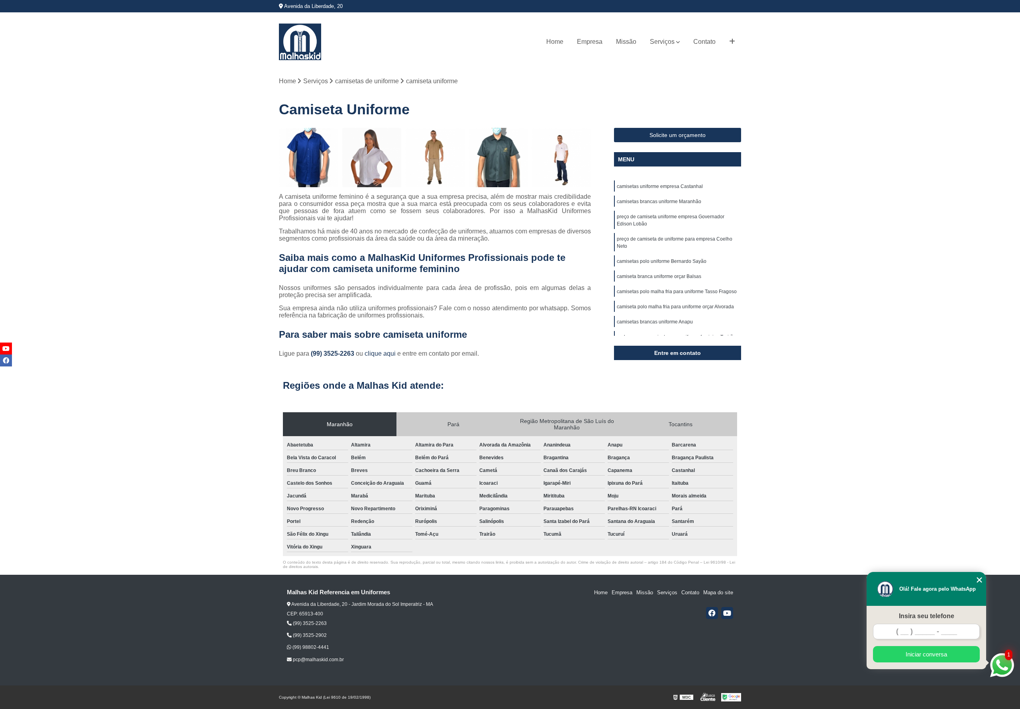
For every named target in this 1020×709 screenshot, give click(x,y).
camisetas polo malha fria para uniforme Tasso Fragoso (677, 291)
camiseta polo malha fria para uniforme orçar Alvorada (675, 306)
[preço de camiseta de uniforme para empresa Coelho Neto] (498, 157)
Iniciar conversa (926, 654)
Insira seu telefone (926, 616)
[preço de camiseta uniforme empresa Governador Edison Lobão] (435, 157)
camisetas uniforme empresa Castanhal (660, 186)
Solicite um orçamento (677, 135)
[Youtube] (727, 613)
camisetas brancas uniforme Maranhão (659, 201)
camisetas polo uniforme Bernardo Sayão (661, 261)
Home (554, 41)
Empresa (589, 41)
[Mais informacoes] (732, 42)
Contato (704, 41)
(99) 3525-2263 (333, 353)
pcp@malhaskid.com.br (318, 659)
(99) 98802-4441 (310, 647)
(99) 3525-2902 (309, 635)
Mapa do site (718, 592)
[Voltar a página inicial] (300, 42)
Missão (626, 41)
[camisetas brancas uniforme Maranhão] (372, 157)
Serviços (662, 41)
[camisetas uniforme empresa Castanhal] (308, 157)
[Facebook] (712, 613)
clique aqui (380, 353)
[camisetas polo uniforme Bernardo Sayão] (561, 157)
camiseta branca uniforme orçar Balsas (659, 276)
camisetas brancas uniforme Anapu (655, 322)
